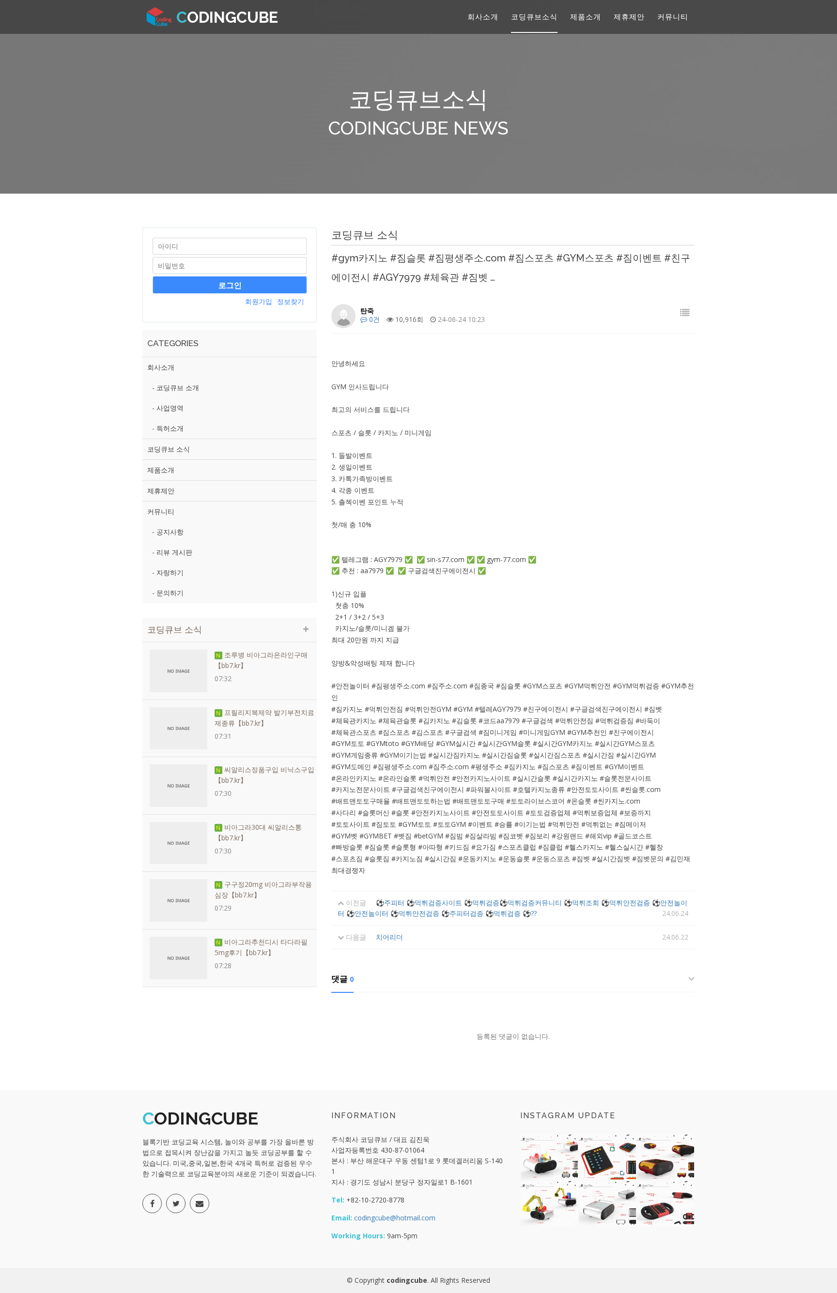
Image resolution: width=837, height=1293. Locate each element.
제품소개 (585, 16)
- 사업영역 (168, 407)
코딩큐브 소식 (168, 449)
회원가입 (258, 301)
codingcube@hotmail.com (393, 1217)
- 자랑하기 (168, 572)
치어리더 (389, 937)
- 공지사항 (168, 531)
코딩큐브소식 (534, 16)
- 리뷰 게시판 (172, 552)
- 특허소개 (168, 428)
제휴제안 (629, 16)
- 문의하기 (168, 592)
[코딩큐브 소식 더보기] (306, 629)
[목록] (685, 312)
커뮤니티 (672, 16)
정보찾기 (290, 301)
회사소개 (482, 16)
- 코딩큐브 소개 (175, 387)
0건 (373, 319)
